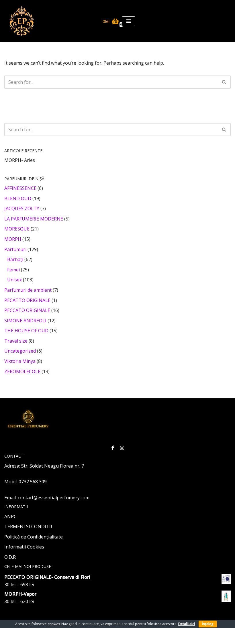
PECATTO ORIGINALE (27, 300)
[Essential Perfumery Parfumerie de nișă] (21, 21)
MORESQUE (17, 229)
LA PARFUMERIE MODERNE (33, 219)
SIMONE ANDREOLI (25, 320)
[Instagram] (122, 446)
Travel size (16, 341)
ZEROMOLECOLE (22, 371)
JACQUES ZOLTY (21, 208)
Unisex (14, 280)
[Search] (224, 82)
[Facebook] (112, 446)
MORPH (12, 239)
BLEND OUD (17, 198)
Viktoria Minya (20, 361)
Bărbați (15, 259)
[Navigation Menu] (128, 21)
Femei (13, 270)
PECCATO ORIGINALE (27, 310)
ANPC (10, 516)
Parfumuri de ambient (28, 290)
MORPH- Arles (19, 160)
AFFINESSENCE (20, 188)
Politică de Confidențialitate (33, 537)
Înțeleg (208, 623)
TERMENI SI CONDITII (28, 526)
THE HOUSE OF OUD (26, 330)
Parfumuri (15, 249)
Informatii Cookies (24, 547)
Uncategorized (20, 351)
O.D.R (10, 557)
